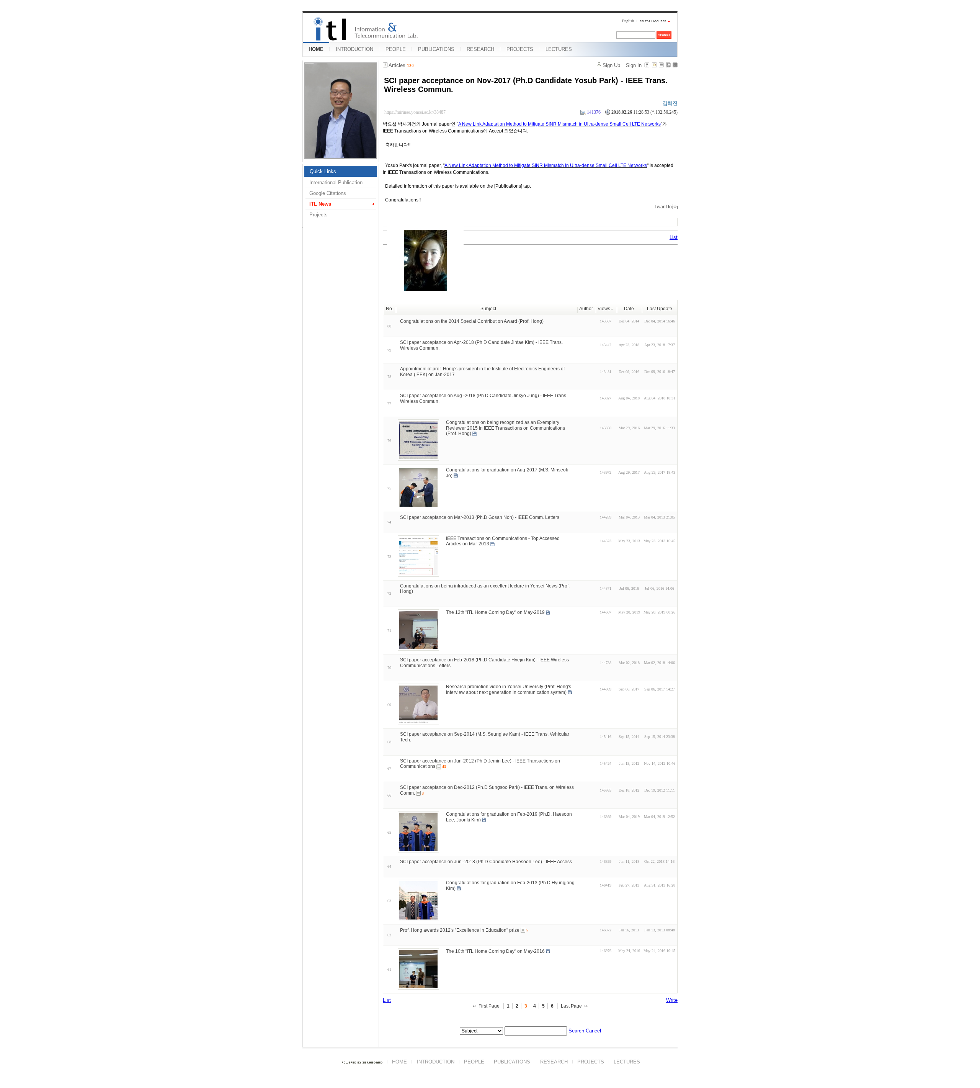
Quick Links (323, 171)
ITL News (320, 204)
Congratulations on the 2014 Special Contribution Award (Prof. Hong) (472, 321)
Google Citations (327, 193)
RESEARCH (480, 49)
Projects (318, 215)
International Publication (336, 182)
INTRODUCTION (354, 49)
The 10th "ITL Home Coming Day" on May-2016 (495, 951)
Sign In (634, 65)
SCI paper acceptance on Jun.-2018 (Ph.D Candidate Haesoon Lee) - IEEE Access (486, 861)
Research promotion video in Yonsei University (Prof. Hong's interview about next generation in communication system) (508, 689)
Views (604, 308)
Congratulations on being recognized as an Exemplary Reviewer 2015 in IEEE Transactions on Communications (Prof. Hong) (505, 428)
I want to (663, 206)
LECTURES (559, 49)
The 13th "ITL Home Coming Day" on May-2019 (495, 612)
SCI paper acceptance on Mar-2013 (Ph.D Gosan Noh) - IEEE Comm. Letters (479, 517)
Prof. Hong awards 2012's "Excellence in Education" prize (459, 930)
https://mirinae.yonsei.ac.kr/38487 (415, 112)
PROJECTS (519, 49)
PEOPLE (395, 49)
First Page (489, 1006)
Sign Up (611, 65)
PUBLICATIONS (436, 49)
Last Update (659, 308)
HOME (316, 49)
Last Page (571, 1006)
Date (629, 308)
